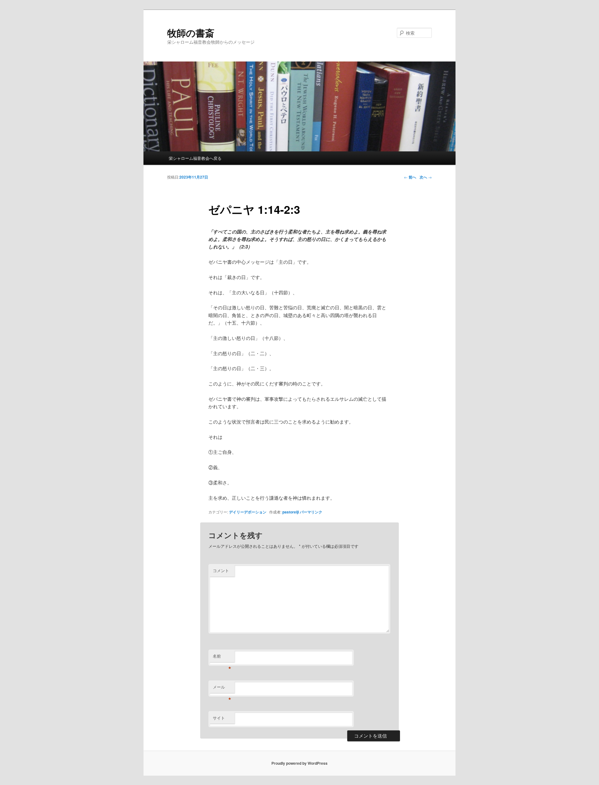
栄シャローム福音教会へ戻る (195, 158)
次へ (426, 177)
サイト (219, 718)
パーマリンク (311, 512)
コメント (221, 570)
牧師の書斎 (190, 32)
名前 (222, 657)
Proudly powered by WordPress (299, 763)
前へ (410, 177)
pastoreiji (290, 512)
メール (222, 688)
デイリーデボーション (247, 512)
